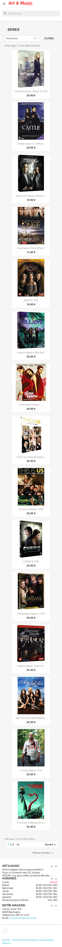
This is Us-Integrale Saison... (31, 457)
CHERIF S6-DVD (31, 561)
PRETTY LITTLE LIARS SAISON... (31, 718)
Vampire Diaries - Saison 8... (31, 665)
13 (18, 844)
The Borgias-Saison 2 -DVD (31, 613)
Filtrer (49, 38)
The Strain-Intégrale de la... (31, 822)
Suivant (51, 844)
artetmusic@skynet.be (23, 918)
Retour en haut (43, 853)
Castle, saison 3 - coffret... (31, 143)
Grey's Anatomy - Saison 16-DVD (31, 91)
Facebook (5, 930)
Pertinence (21, 38)
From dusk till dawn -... (31, 404)
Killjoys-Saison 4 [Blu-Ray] (31, 352)
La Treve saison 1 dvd (31, 770)
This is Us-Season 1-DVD (31, 509)
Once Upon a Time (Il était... (31, 248)
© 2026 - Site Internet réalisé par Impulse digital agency (28, 941)
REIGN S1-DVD (31, 300)
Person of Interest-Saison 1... (31, 195)
